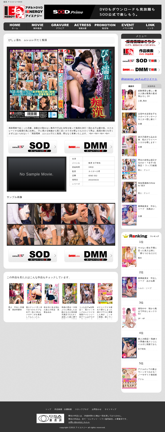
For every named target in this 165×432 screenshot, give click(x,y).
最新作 (131, 86)
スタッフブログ (82, 409)
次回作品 (151, 86)
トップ (48, 409)
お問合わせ (97, 409)
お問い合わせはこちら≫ (79, 422)
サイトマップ (110, 409)
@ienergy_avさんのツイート (139, 79)
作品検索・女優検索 (63, 409)
